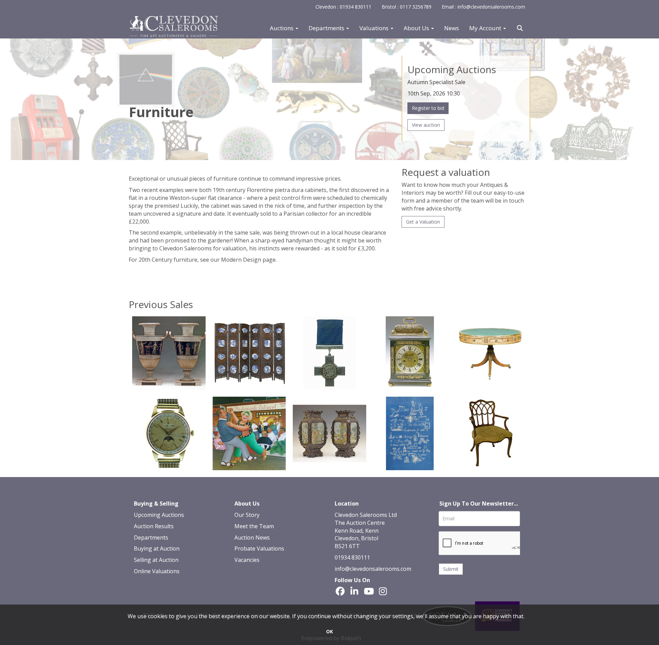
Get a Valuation (423, 221)
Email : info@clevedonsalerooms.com (483, 6)
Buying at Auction (157, 548)
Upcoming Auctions (159, 515)
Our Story (246, 515)
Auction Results (154, 526)
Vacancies (246, 560)
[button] (520, 28)
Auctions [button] (282, 28)
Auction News (252, 537)
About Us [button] (417, 28)
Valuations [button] (374, 28)
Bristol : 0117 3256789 (406, 6)
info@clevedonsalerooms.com (373, 569)
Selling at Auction (156, 560)
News (451, 28)
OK (329, 631)
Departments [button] (327, 28)
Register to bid (428, 108)
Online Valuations (157, 571)
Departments (151, 537)
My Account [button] (485, 28)
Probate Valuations (259, 548)
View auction (426, 125)
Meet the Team (254, 526)
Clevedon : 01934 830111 (343, 6)
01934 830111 (352, 557)
